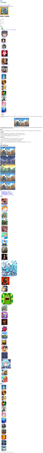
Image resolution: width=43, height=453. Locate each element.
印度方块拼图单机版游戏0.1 (5, 193)
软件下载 (2, 5)
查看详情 (10, 191)
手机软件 (7, 5)
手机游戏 (5, 5)
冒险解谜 (7, 6)
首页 (0, 5)
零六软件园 (1, 6)
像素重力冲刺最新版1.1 (4, 191)
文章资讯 (9, 5)
